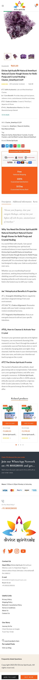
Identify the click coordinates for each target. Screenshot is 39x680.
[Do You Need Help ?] (3, 501)
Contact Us (6, 613)
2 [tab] (18, 444)
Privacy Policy (7, 599)
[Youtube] (23, 551)
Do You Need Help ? (8, 505)
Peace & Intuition (23, 126)
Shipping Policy (7, 602)
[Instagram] (16, 551)
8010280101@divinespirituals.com (14, 580)
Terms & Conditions (8, 608)
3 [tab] (20, 444)
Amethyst (13, 126)
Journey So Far (7, 626)
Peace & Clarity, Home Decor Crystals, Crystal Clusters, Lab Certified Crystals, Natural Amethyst (19, 136)
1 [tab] (16, 444)
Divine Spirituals (12, 140)
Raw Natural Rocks (8, 129)
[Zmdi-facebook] (4, 551)
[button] (19, 151)
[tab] (7, 202)
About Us (5, 610)
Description (6, 201)
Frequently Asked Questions (12, 659)
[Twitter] (10, 551)
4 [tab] (23, 444)
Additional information (22, 201)
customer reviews (17, 84)
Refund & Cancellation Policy (12, 605)
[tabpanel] (10, 423)
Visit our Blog (6, 648)
